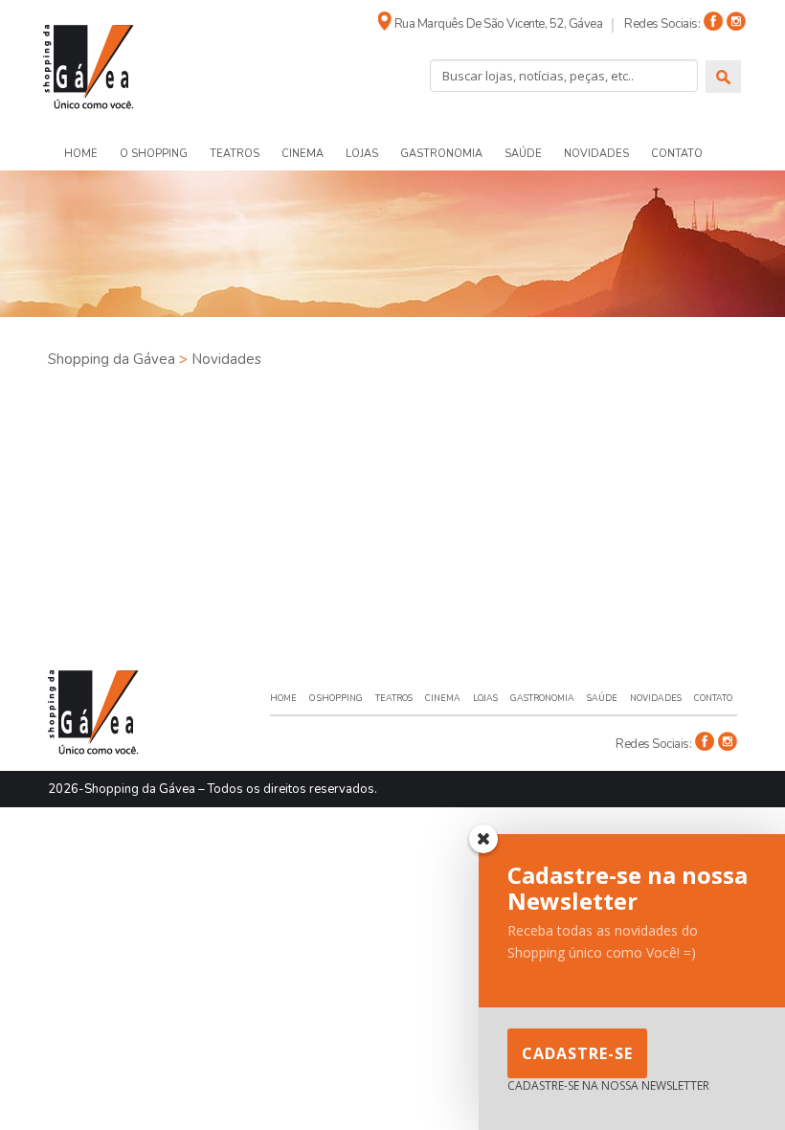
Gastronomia (441, 154)
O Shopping (154, 154)
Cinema (302, 154)
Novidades (596, 154)
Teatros (234, 154)
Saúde (523, 154)
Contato (677, 154)
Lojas (362, 154)
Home (81, 154)
